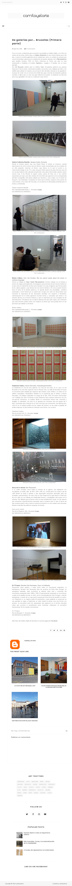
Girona (35, 784)
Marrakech (32, 790)
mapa (39, 189)
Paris (25, 792)
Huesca (20, 787)
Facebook (54, 621)
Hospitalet (51, 784)
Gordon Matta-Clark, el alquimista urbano (37, 833)
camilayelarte (20, 883)
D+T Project (16, 585)
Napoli (19, 792)
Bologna (20, 784)
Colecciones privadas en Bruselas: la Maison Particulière (53, 686)
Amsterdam (21, 781)
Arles (28, 781)
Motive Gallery (17, 278)
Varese (50, 792)
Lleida (44, 787)
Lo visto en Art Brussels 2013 (24, 685)
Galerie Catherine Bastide (21, 162)
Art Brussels (19, 67)
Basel (42, 781)
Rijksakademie (61, 59)
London (50, 787)
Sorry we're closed (18, 487)
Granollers (42, 784)
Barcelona (35, 781)
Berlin (48, 781)
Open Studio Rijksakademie (35, 282)
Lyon (19, 790)
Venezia (20, 795)
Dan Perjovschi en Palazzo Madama (25, 720)
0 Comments (30, 49)
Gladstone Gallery (18, 385)
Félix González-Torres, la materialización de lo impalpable (39, 842)
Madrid (24, 790)
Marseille (41, 790)
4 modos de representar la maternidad (39, 850)
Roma (30, 792)
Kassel (38, 787)
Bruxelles (28, 784)
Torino (36, 792)
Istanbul (31, 787)
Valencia (42, 792)
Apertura (39, 63)
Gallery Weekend (40, 55)
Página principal (7, 2)
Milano (48, 790)
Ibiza (25, 787)
